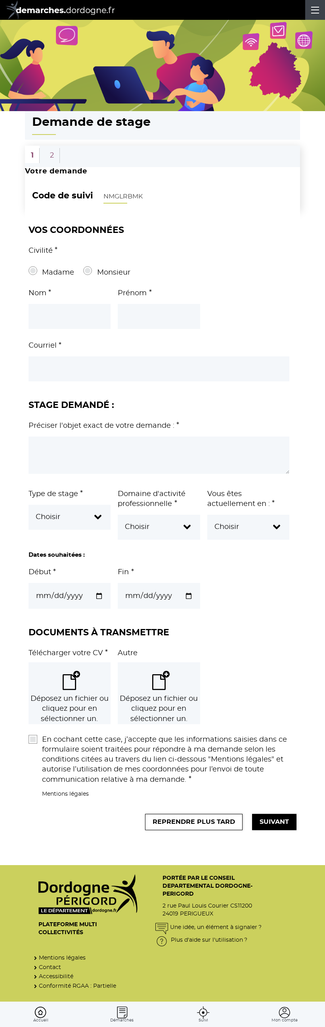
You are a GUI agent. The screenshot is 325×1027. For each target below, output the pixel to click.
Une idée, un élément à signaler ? (216, 927)
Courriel (45, 345)
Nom (40, 293)
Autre (128, 653)
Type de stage (56, 494)
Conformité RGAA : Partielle (77, 986)
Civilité (43, 250)
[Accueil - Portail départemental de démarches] (65, 10)
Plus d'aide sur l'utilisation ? (208, 940)
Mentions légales (65, 794)
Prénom (134, 293)
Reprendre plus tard (194, 822)
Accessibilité (56, 976)
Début (42, 572)
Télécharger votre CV (68, 653)
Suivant (274, 822)
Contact (50, 967)
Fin (126, 572)
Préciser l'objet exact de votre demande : (104, 425)
